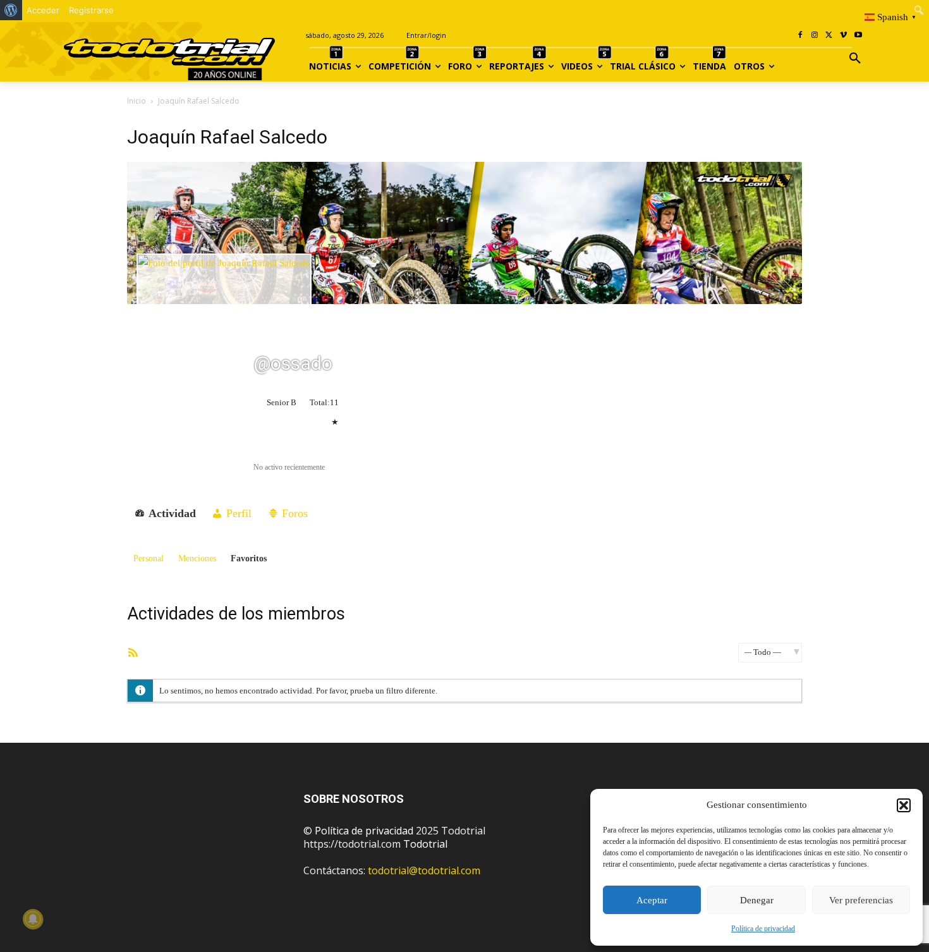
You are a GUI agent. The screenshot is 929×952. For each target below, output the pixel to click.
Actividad (170, 513)
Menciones (197, 558)
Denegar (757, 900)
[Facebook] (800, 35)
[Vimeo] (843, 35)
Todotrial (425, 844)
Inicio (136, 100)
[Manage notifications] (33, 919)
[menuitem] (11, 10)
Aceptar (651, 900)
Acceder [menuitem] (43, 10)
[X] (829, 35)
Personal (148, 558)
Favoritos (249, 558)
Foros (293, 513)
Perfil (237, 513)
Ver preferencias (861, 900)
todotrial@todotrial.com (424, 870)
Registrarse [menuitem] (91, 10)
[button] (903, 805)
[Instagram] (815, 35)
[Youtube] (858, 35)
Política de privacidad (763, 928)
